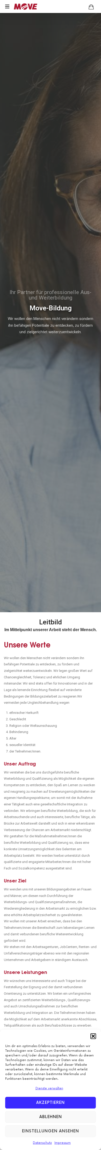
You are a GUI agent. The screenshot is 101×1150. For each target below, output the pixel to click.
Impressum (62, 1143)
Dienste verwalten (49, 1088)
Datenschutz (42, 1143)
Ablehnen (50, 1116)
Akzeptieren (50, 1102)
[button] (93, 1036)
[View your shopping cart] (91, 6)
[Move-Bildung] (25, 6)
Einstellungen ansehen (50, 1131)
